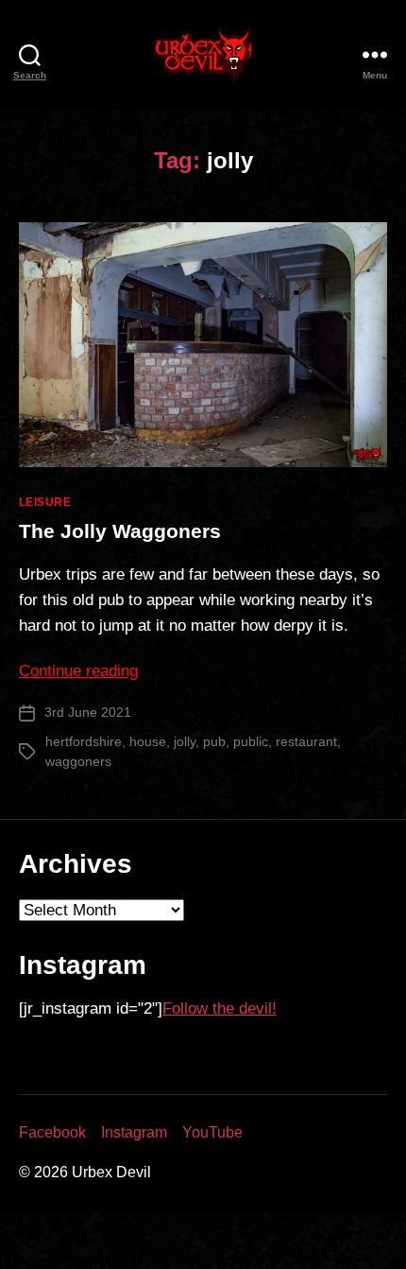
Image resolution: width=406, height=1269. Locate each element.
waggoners (78, 761)
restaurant (306, 741)
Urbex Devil (111, 1172)
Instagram (134, 1132)
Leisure (45, 502)
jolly (184, 741)
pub (214, 741)
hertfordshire (83, 741)
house (147, 741)
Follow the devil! (219, 1008)
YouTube (212, 1132)
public (250, 741)
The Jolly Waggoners (120, 531)
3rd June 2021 (87, 712)
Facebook (52, 1132)
